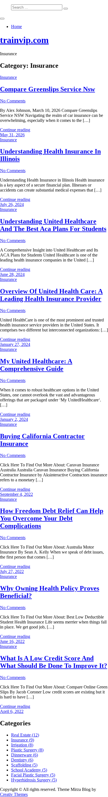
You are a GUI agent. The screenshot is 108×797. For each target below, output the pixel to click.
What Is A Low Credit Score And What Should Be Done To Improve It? (53, 662)
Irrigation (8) (22, 745)
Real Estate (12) (25, 735)
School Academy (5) (29, 770)
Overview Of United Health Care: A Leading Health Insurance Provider (51, 295)
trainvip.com (24, 40)
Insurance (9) (22, 740)
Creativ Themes (14, 794)
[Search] (65, 8)
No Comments (12, 101)
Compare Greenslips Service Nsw (47, 89)
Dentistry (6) (22, 760)
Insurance (8, 77)
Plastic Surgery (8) (27, 750)
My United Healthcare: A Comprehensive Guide (36, 365)
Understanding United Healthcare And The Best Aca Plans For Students (53, 225)
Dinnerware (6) (24, 755)
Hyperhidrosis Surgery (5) (34, 780)
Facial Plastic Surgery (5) (33, 775)
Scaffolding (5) (24, 765)
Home (16, 26)
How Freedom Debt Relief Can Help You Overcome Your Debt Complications (51, 518)
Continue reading (15, 129)
